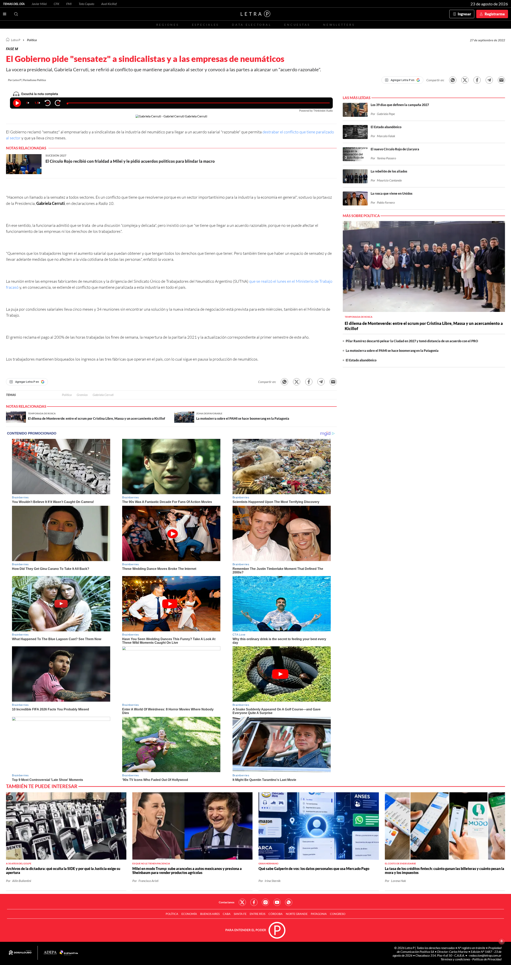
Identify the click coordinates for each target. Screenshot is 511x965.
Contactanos (226, 902)
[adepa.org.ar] (50, 953)
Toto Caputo (86, 4)
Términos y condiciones (456, 959)
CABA (227, 913)
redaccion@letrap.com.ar (485, 955)
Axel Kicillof (109, 4)
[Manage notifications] (501, 941)
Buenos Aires (210, 913)
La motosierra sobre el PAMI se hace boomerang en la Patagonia (392, 350)
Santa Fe (240, 913)
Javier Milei (39, 4)
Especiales (205, 24)
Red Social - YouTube (277, 902)
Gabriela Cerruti (103, 395)
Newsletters (339, 24)
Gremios (82, 395)
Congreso (337, 913)
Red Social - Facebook (254, 902)
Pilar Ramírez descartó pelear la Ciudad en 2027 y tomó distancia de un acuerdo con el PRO (412, 341)
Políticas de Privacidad (486, 959)
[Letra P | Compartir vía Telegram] (489, 80)
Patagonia (319, 913)
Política (32, 40)
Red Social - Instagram (265, 902)
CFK (56, 4)
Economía (189, 913)
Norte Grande (297, 913)
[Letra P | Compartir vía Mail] (501, 80)
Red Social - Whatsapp (288, 902)
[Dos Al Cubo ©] (20, 953)
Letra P (15, 40)
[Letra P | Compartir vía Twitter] (464, 80)
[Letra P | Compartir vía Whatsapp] (452, 80)
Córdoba (275, 913)
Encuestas (297, 24)
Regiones (167, 24)
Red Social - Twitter (242, 902)
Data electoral (251, 24)
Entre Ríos (257, 913)
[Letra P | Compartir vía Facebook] (477, 80)
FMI (69, 4)
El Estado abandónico (361, 360)
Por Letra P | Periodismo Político (27, 80)
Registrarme (495, 14)
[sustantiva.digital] (69, 953)
